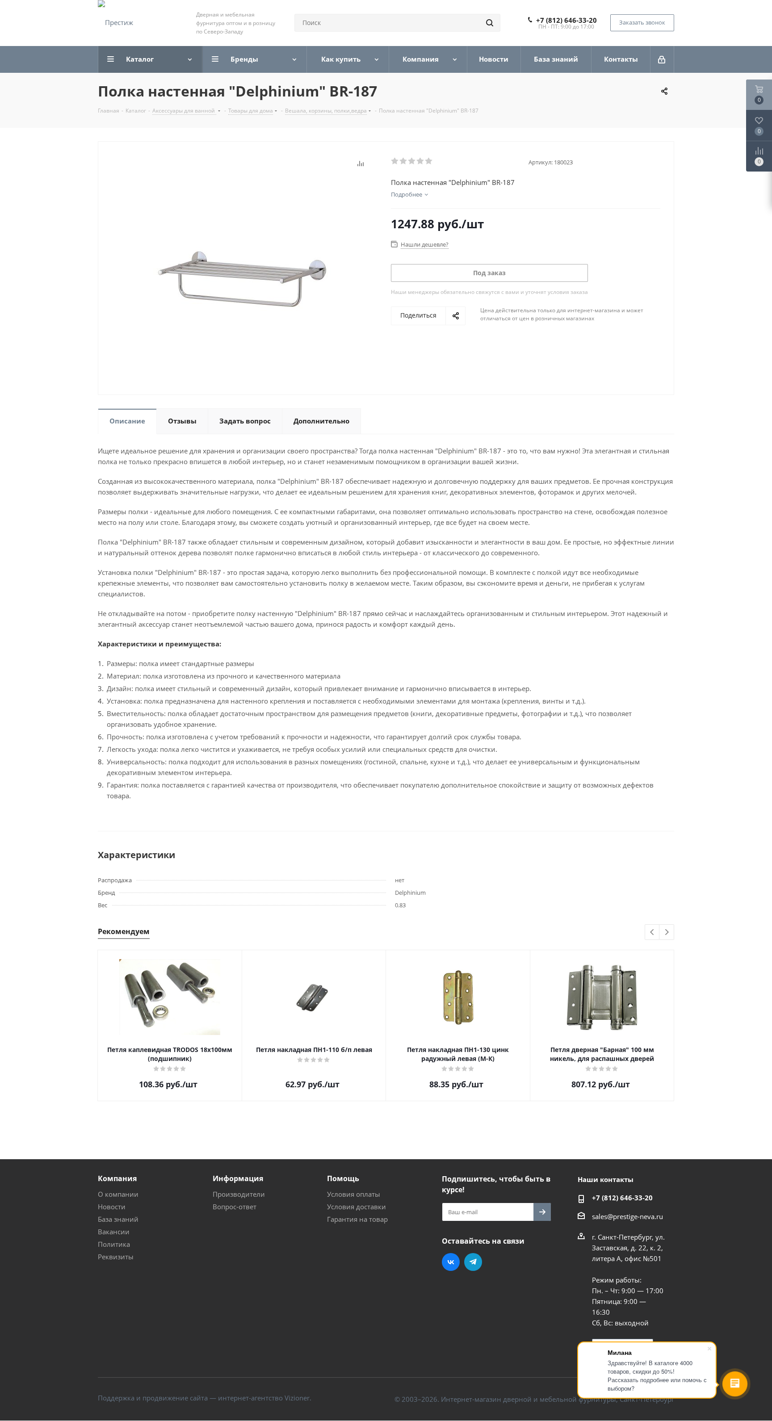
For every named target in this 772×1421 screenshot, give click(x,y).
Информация (238, 1178)
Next (666, 932)
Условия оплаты (353, 1194)
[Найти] (489, 23)
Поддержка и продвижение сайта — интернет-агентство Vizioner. (204, 1397)
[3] (412, 161)
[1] (395, 161)
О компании (118, 1194)
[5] (429, 161)
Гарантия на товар (357, 1219)
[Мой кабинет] (662, 59)
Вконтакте (451, 1262)
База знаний (118, 1219)
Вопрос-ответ (234, 1206)
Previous (652, 932)
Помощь (343, 1178)
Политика (114, 1244)
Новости (112, 1206)
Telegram (473, 1262)
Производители (239, 1194)
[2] (403, 161)
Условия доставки (356, 1206)
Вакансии (114, 1231)
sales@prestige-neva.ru (627, 1216)
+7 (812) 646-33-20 (566, 20)
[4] (420, 161)
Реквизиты (116, 1256)
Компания (117, 1178)
